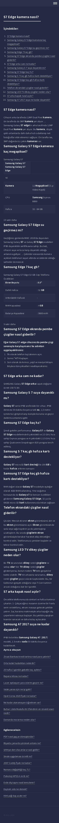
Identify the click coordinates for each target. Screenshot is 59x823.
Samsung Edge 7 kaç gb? (19, 52)
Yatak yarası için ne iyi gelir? (18, 689)
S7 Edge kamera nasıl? (18, 36)
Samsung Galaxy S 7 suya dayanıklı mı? (26, 67)
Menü (54, 3)
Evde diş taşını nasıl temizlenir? (19, 782)
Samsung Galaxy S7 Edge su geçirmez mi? (28, 47)
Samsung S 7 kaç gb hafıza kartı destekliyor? (29, 75)
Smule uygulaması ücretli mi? (18, 756)
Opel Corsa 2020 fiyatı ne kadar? (20, 695)
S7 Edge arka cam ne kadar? (21, 63)
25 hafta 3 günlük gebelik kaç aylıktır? (22, 669)
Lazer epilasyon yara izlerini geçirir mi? (23, 682)
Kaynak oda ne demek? (15, 789)
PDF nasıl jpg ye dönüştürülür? (19, 736)
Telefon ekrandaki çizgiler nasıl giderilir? (28, 87)
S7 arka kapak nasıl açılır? (20, 95)
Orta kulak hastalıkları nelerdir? (19, 663)
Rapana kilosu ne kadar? (16, 676)
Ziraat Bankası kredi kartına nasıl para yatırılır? (27, 656)
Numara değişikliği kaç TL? (17, 769)
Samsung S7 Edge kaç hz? (20, 71)
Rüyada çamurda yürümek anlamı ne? (22, 743)
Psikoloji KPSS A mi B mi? (16, 776)
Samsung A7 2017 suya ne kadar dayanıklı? (28, 99)
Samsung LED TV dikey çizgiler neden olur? (29, 91)
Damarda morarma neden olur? (20, 719)
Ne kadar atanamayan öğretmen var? (22, 702)
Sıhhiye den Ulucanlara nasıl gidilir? (22, 749)
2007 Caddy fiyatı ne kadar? (17, 762)
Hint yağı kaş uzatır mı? (15, 795)
